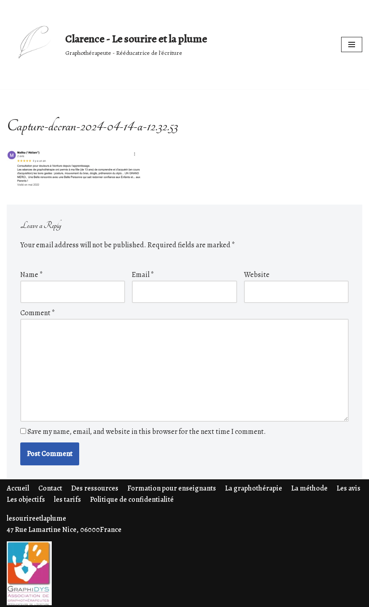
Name (31, 275)
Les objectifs (26, 499)
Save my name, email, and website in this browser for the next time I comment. (146, 432)
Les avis (348, 488)
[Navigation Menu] (351, 44)
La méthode (309, 488)
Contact (50, 488)
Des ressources (94, 488)
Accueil (18, 488)
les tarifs (67, 499)
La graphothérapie (253, 488)
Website (257, 275)
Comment (37, 313)
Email (143, 275)
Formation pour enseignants (171, 488)
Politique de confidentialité (132, 499)
